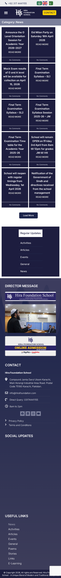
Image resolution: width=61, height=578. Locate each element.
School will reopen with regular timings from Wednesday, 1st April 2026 (15, 181)
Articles (24, 249)
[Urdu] (50, 3)
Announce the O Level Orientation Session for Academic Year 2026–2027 (15, 40)
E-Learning (15, 563)
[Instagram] (33, 413)
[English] (45, 3)
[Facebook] (22, 413)
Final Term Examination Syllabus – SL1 (42, 72)
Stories (12, 553)
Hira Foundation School (29, 12)
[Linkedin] (28, 413)
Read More (14, 52)
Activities (25, 242)
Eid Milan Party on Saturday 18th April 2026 (42, 36)
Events (24, 257)
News (23, 271)
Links (11, 558)
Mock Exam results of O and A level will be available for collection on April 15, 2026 (14, 76)
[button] (6, 12)
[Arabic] (39, 3)
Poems (12, 548)
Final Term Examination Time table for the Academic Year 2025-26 (15, 145)
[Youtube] (38, 413)
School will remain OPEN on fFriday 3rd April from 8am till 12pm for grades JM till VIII (42, 145)
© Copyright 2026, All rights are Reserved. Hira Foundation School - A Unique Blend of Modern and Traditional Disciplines (30, 573)
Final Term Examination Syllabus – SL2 (14, 108)
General (24, 264)
